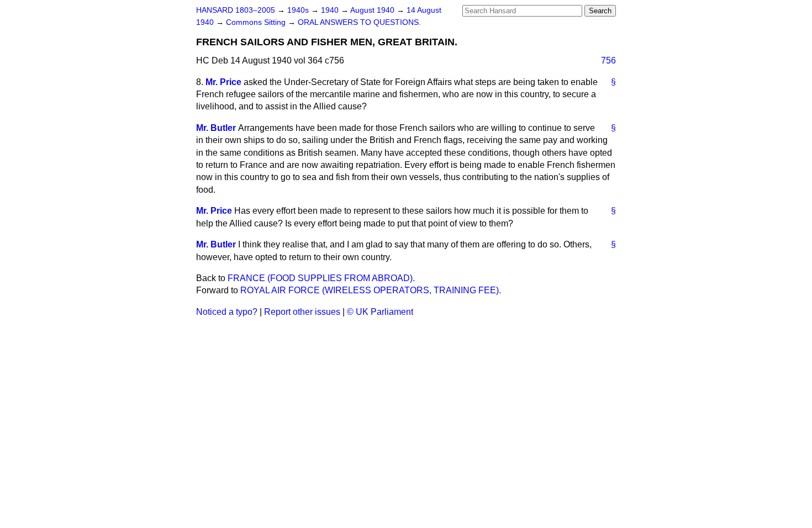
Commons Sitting (257, 22)
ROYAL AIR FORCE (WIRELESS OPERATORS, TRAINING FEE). (370, 290)
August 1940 (373, 10)
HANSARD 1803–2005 (235, 10)
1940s (299, 10)
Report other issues (302, 311)
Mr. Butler (216, 128)
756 (608, 60)
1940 (331, 10)
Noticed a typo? (226, 311)
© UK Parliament (380, 311)
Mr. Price (223, 82)
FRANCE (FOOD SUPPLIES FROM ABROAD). (321, 278)
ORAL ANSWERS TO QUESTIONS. (359, 22)
